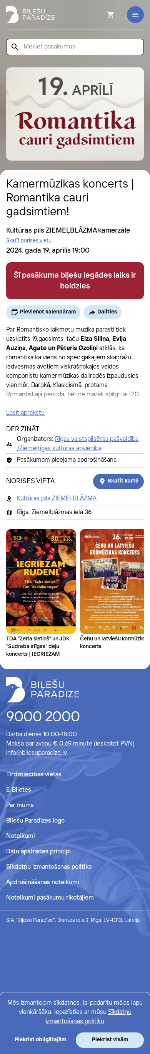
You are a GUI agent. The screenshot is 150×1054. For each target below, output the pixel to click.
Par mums (20, 805)
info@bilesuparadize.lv (36, 753)
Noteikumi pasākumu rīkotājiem (50, 898)
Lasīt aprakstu (25, 413)
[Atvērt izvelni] (135, 14)
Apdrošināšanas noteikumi (42, 882)
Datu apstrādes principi (38, 852)
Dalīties (107, 312)
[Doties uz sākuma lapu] (30, 14)
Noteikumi (20, 836)
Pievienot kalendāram (48, 312)
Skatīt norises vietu (29, 240)
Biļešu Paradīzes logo (35, 821)
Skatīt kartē (123, 481)
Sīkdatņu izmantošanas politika (49, 867)
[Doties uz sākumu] (42, 689)
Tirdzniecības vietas (34, 775)
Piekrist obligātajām (40, 1039)
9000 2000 (43, 717)
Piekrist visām (110, 1039)
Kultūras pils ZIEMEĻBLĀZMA (57, 498)
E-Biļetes (18, 790)
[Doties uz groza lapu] (100, 14)
